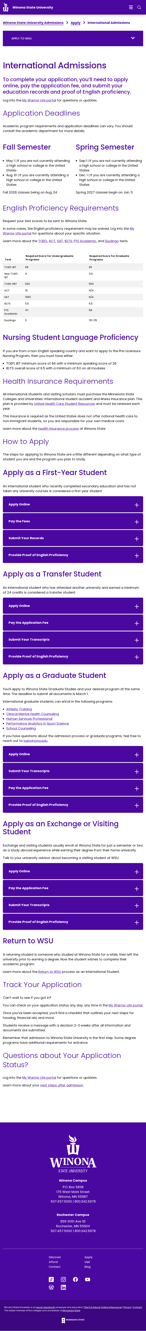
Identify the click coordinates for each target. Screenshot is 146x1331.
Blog (87, 1267)
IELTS (68, 241)
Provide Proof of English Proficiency (38, 555)
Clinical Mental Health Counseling (32, 714)
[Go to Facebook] (79, 1279)
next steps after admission (61, 1085)
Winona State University (32, 7)
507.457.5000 (61, 1201)
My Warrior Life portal (39, 100)
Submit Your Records (26, 538)
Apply (75, 22)
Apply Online (19, 504)
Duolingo (112, 241)
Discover (55, 1257)
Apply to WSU (21, 38)
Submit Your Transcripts (29, 639)
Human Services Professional (29, 718)
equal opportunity (46, 1307)
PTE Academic (85, 241)
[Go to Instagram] (67, 1279)
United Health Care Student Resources (64, 404)
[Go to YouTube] (91, 1279)
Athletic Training (19, 709)
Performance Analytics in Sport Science (37, 723)
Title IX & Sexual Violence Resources (103, 1307)
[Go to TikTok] (55, 1279)
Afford (53, 1262)
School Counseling (21, 728)
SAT (60, 241)
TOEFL (42, 241)
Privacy (127, 1307)
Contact (55, 1267)
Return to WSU (49, 971)
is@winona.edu (35, 741)
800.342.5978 (85, 1201)
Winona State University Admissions (33, 22)
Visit (87, 1262)
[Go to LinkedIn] (67, 1287)
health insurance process (58, 428)
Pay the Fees (19, 521)
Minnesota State (71, 1310)
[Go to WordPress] (55, 1287)
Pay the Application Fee (28, 622)
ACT (52, 241)
